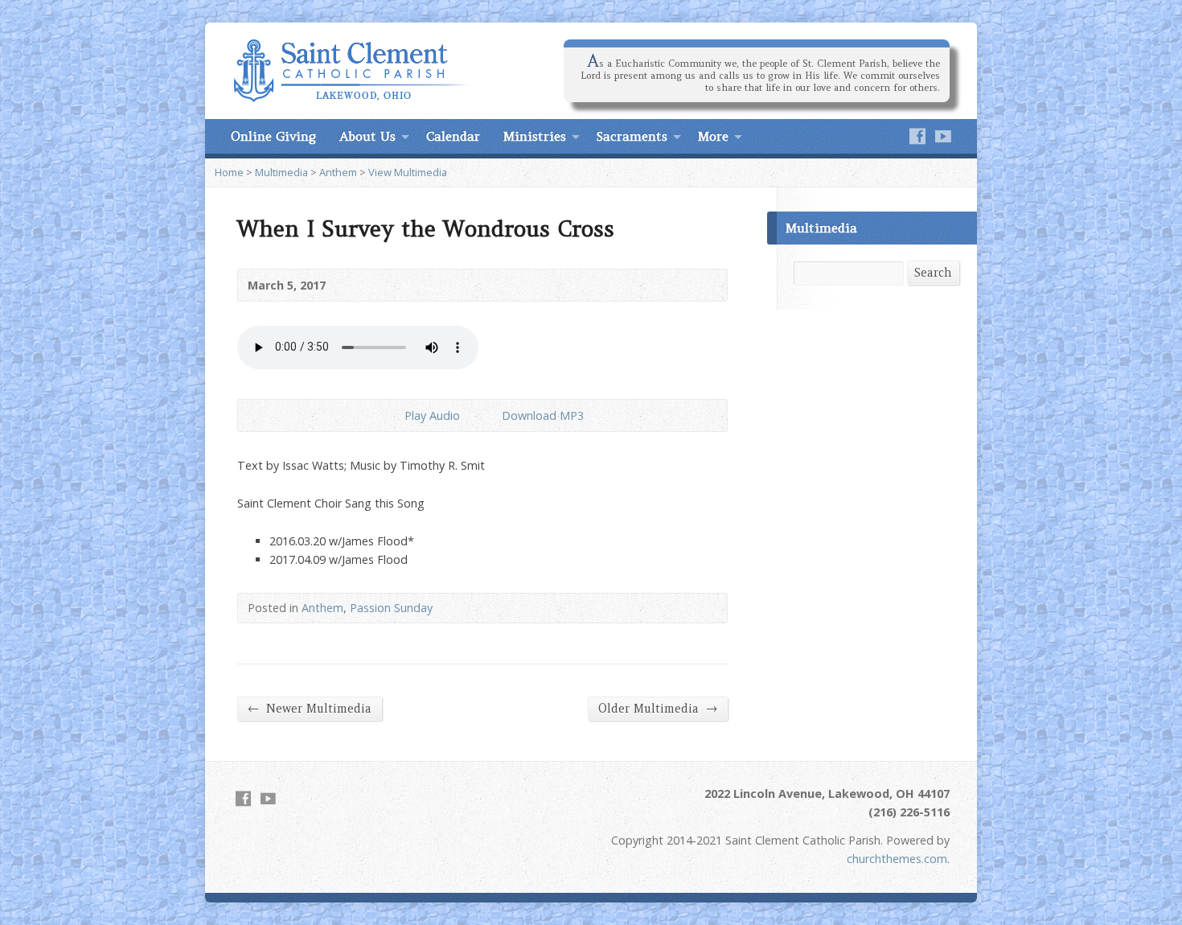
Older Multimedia (657, 708)
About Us (367, 136)
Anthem (338, 172)
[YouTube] (943, 136)
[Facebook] (917, 136)
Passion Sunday (391, 607)
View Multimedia (407, 172)
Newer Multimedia (309, 708)
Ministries (534, 136)
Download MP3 (543, 415)
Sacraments (632, 136)
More (713, 136)
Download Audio (488, 415)
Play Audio (391, 415)
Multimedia (281, 172)
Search (933, 272)
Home (229, 172)
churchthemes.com (897, 858)
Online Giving (273, 136)
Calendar (453, 136)
